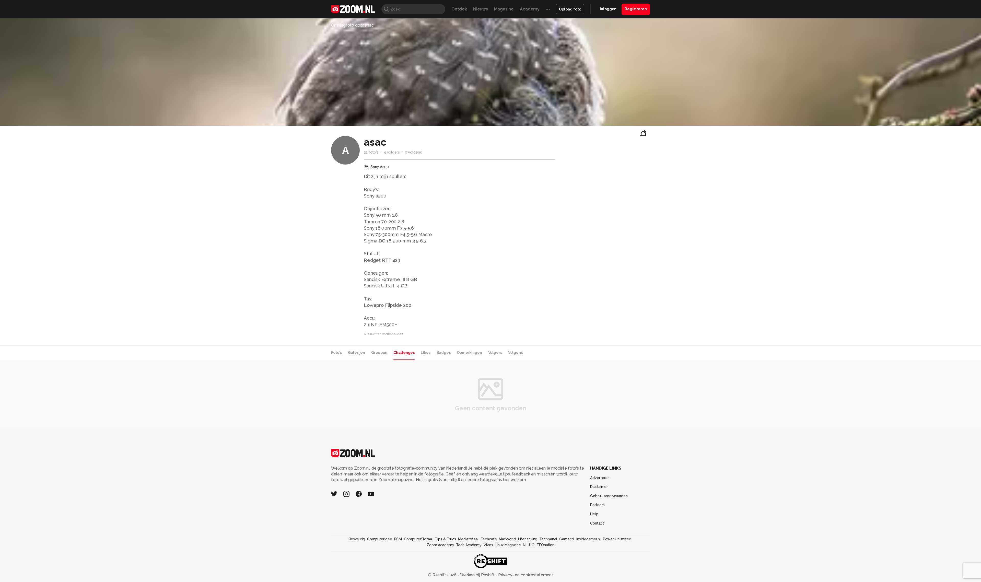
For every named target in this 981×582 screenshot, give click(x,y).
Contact (597, 523)
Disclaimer (599, 487)
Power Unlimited (617, 539)
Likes (425, 353)
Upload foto (570, 9)
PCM (398, 539)
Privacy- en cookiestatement (525, 575)
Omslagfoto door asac (352, 25)
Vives (488, 545)
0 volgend (413, 152)
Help (594, 514)
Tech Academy (469, 545)
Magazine (504, 9)
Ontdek (459, 9)
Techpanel (548, 539)
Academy (530, 9)
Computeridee (379, 539)
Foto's (336, 353)
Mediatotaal (468, 539)
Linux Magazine (508, 545)
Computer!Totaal (418, 539)
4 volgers (392, 152)
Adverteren (600, 478)
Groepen (379, 353)
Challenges (404, 353)
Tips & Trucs (445, 539)
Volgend (515, 353)
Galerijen (356, 353)
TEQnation (545, 545)
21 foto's (371, 152)
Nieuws (480, 9)
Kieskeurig (356, 539)
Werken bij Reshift (477, 575)
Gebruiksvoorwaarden (609, 496)
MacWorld (507, 539)
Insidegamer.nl (588, 539)
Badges (444, 353)
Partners (597, 505)
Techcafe (489, 539)
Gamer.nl (566, 539)
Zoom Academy (440, 545)
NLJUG (528, 545)
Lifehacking (528, 539)
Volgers (495, 353)
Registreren (636, 9)
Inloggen (608, 9)
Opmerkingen (469, 353)
